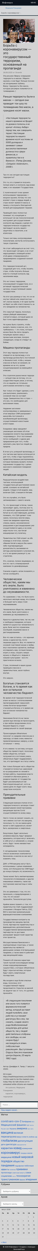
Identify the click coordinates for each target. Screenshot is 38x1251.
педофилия (19, 1166)
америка (22, 1128)
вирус (19, 1137)
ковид (18, 1148)
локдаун (24, 1153)
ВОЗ (33, 1121)
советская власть (18, 1173)
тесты (14, 1176)
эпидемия (31, 1179)
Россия (3, 1129)
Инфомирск (7, 2)
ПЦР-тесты (30, 1125)
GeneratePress (19, 1249)
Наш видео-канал (9, 1110)
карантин (9, 1093)
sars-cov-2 (15, 1121)
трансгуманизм (10, 1179)
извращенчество (21, 1144)
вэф (36, 1137)
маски (29, 1153)
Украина (13, 1129)
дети (3, 1144)
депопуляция (25, 1140)
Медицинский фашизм (13, 1124)
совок (28, 1172)
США (7, 1129)
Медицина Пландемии (13, 8)
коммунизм (27, 1148)
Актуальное (10, 1087)
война (31, 1137)
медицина (6, 1157)
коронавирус (19, 1093)
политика (13, 1169)
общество (18, 1161)
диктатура (11, 1144)
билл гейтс (30, 1129)
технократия (23, 1175)
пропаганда (6, 1172)
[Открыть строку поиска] (25, 2)
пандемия (7, 1165)
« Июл (3, 1242)
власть (25, 1137)
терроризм (7, 1097)
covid (4, 1121)
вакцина (7, 1132)
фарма (22, 1180)
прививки (22, 1169)
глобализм (9, 1140)
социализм (6, 1176)
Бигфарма (26, 1121)
